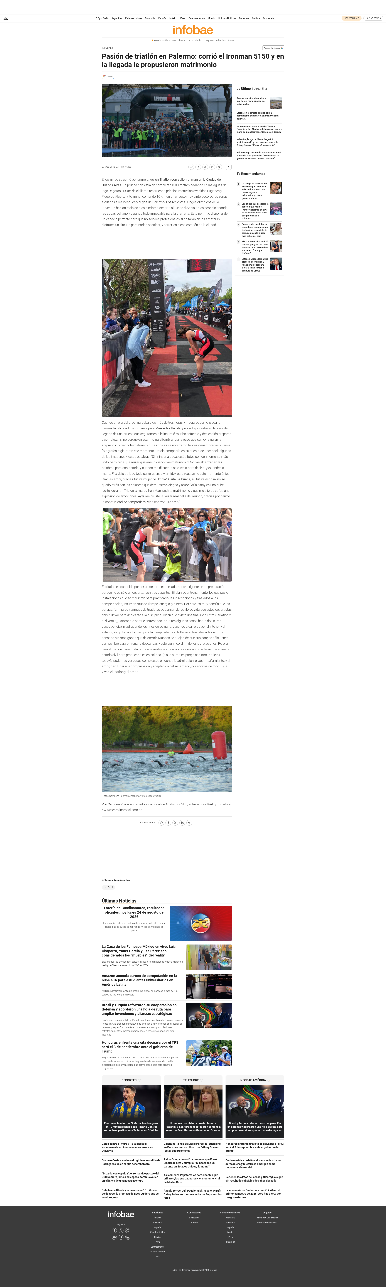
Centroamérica (197, 18)
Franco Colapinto (195, 40)
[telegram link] (121, 1237)
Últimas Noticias (227, 18)
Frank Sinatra (178, 40)
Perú (182, 18)
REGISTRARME (351, 18)
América (158, 1217)
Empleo (194, 1222)
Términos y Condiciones (267, 1217)
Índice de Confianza (225, 40)
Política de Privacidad (267, 1222)
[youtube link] (114, 1237)
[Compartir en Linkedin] (212, 167)
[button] (6, 18)
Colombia (150, 18)
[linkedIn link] (127, 1237)
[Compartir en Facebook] (198, 167)
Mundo (211, 18)
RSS (158, 1256)
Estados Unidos (133, 18)
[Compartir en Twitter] (205, 167)
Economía (268, 18)
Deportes (244, 18)
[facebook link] (114, 1230)
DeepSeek (209, 40)
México (173, 18)
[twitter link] (121, 1230)
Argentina (116, 18)
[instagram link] (127, 1230)
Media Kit (230, 1242)
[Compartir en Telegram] (219, 167)
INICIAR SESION (373, 18)
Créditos (166, 40)
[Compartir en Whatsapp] (191, 167)
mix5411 (108, 887)
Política (256, 18)
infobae (106, 47)
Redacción (194, 1217)
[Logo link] (193, 29)
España (162, 18)
